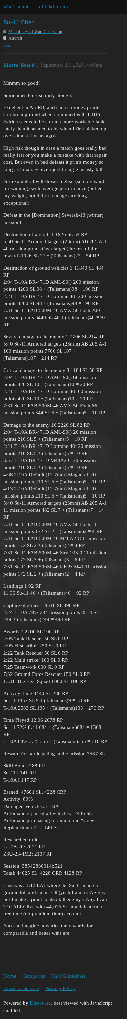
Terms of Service (21, 988)
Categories (34, 976)
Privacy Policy (60, 988)
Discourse (40, 1003)
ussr (6, 45)
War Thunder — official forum (35, 6)
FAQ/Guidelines (68, 976)
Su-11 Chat (18, 22)
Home (9, 976)
